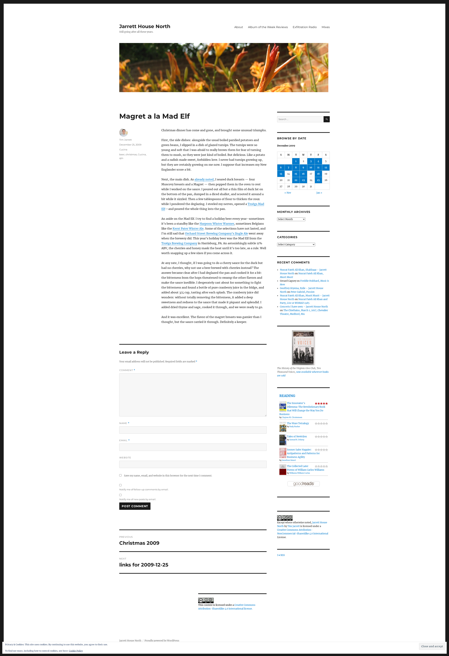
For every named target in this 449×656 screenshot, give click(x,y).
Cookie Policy (76, 651)
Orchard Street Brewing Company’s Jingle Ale (216, 233)
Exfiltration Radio (305, 27)
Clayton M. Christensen (292, 417)
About (238, 27)
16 (303, 173)
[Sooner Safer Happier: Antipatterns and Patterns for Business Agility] (282, 452)
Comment (127, 370)
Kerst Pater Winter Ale (188, 228)
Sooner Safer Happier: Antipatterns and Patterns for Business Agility (303, 453)
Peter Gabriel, (302, 291)
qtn (121, 158)
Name (124, 423)
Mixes (326, 27)
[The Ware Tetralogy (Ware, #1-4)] (282, 426)
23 (303, 180)
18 (318, 173)
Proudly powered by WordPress (162, 640)
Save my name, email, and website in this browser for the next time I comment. (168, 475)
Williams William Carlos (299, 473)
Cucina (123, 149)
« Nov (287, 192)
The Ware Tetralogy (298, 423)
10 (311, 167)
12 (326, 167)
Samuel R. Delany (296, 440)
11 (318, 167)
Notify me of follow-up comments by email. (144, 489)
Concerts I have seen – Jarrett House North (304, 306)
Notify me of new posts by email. (137, 499)
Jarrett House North (144, 26)
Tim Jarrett (125, 139)
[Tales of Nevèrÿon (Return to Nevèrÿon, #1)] (282, 439)
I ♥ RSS (281, 555)
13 (281, 173)
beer (122, 154)
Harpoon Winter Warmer (217, 223)
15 (296, 173)
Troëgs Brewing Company (179, 243)
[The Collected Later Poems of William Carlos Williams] (282, 469)
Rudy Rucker (294, 426)
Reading (287, 396)
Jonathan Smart (289, 460)
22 (295, 180)
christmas (131, 154)
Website (125, 457)
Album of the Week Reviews (268, 27)
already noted (204, 179)
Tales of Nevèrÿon (297, 436)
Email (124, 440)
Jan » (319, 192)
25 (318, 180)
